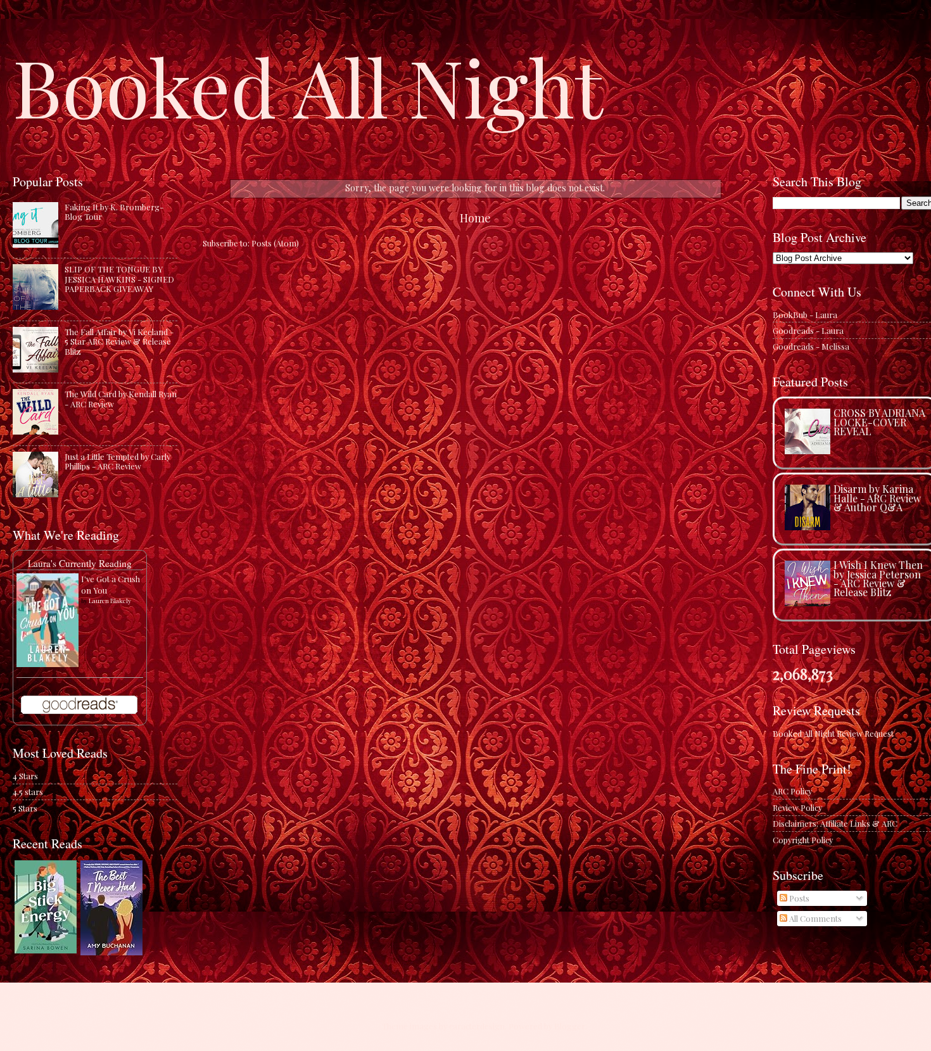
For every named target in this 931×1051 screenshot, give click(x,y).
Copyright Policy (803, 839)
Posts (798, 898)
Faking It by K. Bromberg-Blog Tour (114, 211)
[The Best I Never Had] (111, 951)
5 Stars (25, 808)
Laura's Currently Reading (80, 563)
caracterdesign (477, 1026)
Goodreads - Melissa (811, 346)
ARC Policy (792, 791)
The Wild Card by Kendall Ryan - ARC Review (121, 398)
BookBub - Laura (805, 314)
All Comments (814, 918)
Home (475, 218)
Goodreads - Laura (808, 330)
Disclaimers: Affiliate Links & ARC (835, 823)
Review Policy (797, 807)
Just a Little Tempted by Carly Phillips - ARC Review (117, 461)
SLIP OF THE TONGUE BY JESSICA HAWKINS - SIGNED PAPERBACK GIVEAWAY (119, 279)
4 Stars (25, 775)
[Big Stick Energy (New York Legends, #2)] (46, 950)
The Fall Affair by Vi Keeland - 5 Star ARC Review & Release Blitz (119, 341)
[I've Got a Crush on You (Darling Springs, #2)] (47, 663)
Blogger (569, 1026)
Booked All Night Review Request (833, 733)
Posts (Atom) (275, 243)
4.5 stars (28, 791)
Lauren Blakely (110, 600)
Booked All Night (308, 85)
